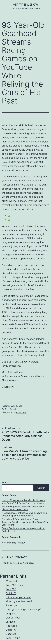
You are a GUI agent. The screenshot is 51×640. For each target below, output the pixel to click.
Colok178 (11, 593)
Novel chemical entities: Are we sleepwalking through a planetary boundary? (24, 514)
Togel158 (11, 589)
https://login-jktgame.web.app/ (23, 609)
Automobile (21, 412)
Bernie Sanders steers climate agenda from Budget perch (23, 529)
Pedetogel (11, 605)
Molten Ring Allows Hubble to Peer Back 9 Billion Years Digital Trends (23, 508)
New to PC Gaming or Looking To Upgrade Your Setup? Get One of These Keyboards (23, 501)
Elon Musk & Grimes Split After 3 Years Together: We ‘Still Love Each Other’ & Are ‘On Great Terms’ (25, 522)
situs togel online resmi (19, 601)
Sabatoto (11, 633)
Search (5, 482)
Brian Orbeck (10, 409)
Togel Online (13, 638)
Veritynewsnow (25, 4)
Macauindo (12, 581)
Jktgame (11, 613)
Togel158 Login (14, 585)
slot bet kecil (13, 617)
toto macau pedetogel (18, 597)
